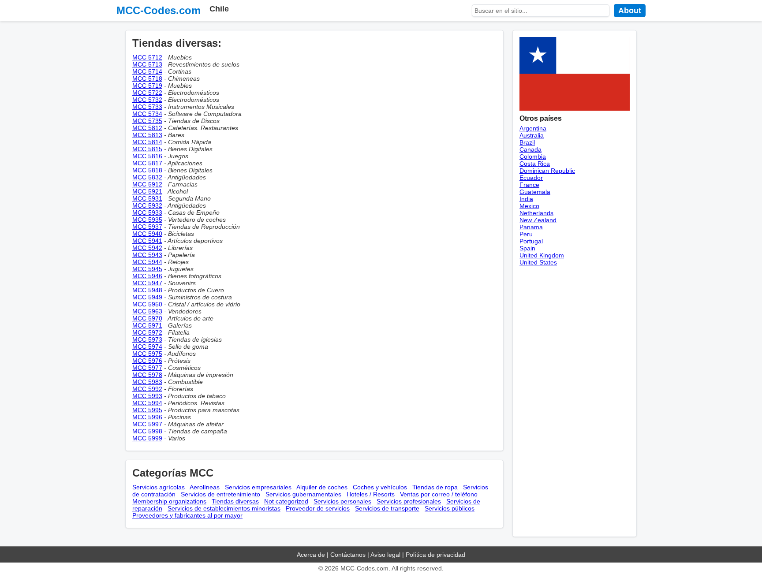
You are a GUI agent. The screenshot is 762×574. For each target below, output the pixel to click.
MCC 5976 (147, 360)
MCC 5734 (147, 113)
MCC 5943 (147, 254)
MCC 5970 (147, 318)
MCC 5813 (147, 134)
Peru (526, 234)
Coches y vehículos (380, 487)
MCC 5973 (147, 339)
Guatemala (534, 191)
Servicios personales (342, 501)
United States (538, 262)
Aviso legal (385, 554)
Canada (530, 149)
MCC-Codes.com (158, 10)
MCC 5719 (147, 85)
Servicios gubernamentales (303, 494)
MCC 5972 (147, 332)
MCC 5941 (147, 240)
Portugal (531, 241)
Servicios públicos (449, 508)
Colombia (532, 156)
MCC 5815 (147, 149)
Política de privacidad (435, 554)
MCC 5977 (147, 367)
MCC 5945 (147, 268)
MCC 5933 (147, 212)
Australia (531, 135)
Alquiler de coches (321, 487)
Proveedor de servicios (318, 508)
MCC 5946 (147, 276)
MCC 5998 (147, 431)
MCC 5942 (147, 247)
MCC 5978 (147, 374)
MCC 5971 (147, 325)
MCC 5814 (147, 141)
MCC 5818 (147, 170)
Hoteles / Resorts (371, 494)
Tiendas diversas (235, 501)
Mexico (529, 205)
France (529, 184)
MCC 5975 (147, 353)
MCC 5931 (147, 198)
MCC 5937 (147, 226)
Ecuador (531, 177)
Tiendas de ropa (435, 487)
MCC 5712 (147, 57)
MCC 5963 (147, 311)
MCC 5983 (147, 381)
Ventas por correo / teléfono (439, 494)
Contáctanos (348, 554)
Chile (219, 8)
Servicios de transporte (387, 508)
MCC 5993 (147, 395)
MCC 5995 (147, 410)
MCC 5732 (147, 99)
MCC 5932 (147, 205)
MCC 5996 (147, 417)
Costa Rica (534, 163)
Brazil (527, 142)
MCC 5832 (147, 177)
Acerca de (311, 554)
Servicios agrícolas (158, 487)
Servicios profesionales (409, 501)
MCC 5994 (147, 402)
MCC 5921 (147, 191)
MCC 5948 (147, 290)
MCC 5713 (147, 64)
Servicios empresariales (258, 487)
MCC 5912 (147, 184)
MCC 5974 (147, 346)
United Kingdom (541, 255)
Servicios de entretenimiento (220, 494)
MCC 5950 (147, 304)
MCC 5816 (147, 156)
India (526, 198)
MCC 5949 (147, 297)
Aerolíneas (205, 487)
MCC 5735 (147, 120)
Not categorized (286, 501)
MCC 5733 (147, 106)
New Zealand (538, 220)
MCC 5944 (147, 261)
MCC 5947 (147, 283)
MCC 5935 (147, 219)
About (629, 10)
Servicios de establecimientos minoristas (224, 508)
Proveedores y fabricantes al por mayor (187, 515)
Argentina (532, 128)
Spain (527, 248)
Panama (531, 227)
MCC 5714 (147, 71)
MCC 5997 (147, 424)
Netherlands (536, 212)
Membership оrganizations (169, 501)
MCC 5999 (147, 438)
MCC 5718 (147, 78)
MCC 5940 (147, 233)
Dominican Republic (547, 170)
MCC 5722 (147, 92)
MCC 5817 (147, 163)
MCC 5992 (147, 388)
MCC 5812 (147, 127)
